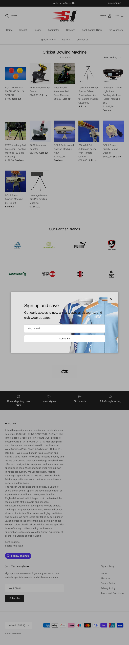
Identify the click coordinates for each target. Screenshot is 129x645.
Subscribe (64, 338)
